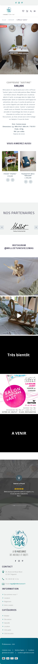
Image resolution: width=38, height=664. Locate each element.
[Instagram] (19, 3)
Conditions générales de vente (26, 652)
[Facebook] (16, 3)
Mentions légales (19, 650)
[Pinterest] (22, 3)
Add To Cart (8, 180)
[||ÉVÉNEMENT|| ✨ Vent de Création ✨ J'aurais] (19, 394)
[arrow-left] (2, 227)
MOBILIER (11, 20)
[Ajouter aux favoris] (13, 180)
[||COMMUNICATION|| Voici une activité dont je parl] (19, 315)
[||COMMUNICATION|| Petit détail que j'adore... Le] (19, 276)
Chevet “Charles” (10, 174)
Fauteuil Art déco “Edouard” (27, 174)
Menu (34, 11)
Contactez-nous (6, 650)
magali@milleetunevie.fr (17, 583)
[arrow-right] (36, 227)
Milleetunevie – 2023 (9, 644)
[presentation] (4, 167)
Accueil (4, 20)
